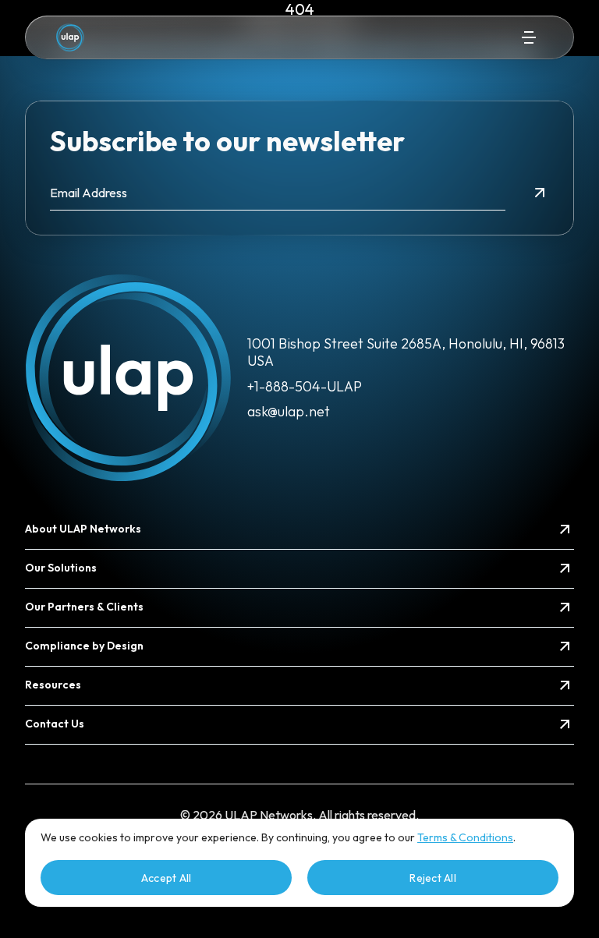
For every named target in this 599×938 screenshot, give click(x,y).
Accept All (166, 878)
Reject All (432, 878)
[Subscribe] (539, 192)
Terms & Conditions (465, 837)
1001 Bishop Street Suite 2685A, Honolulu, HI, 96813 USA (406, 352)
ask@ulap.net (288, 411)
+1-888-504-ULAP (304, 386)
